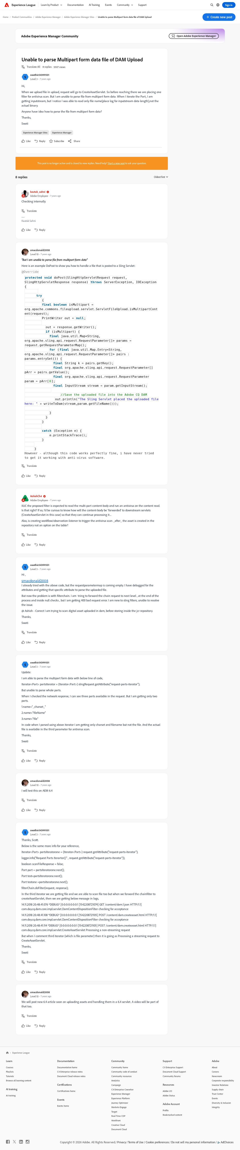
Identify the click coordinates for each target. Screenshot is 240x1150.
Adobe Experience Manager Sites (79, 17)
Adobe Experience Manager (48, 17)
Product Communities (22, 17)
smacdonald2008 (40, 250)
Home (5, 17)
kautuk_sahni (37, 191)
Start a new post (116, 163)
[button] (219, 17)
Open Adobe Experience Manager (196, 36)
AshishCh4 (36, 496)
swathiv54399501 (39, 74)
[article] (91, 211)
